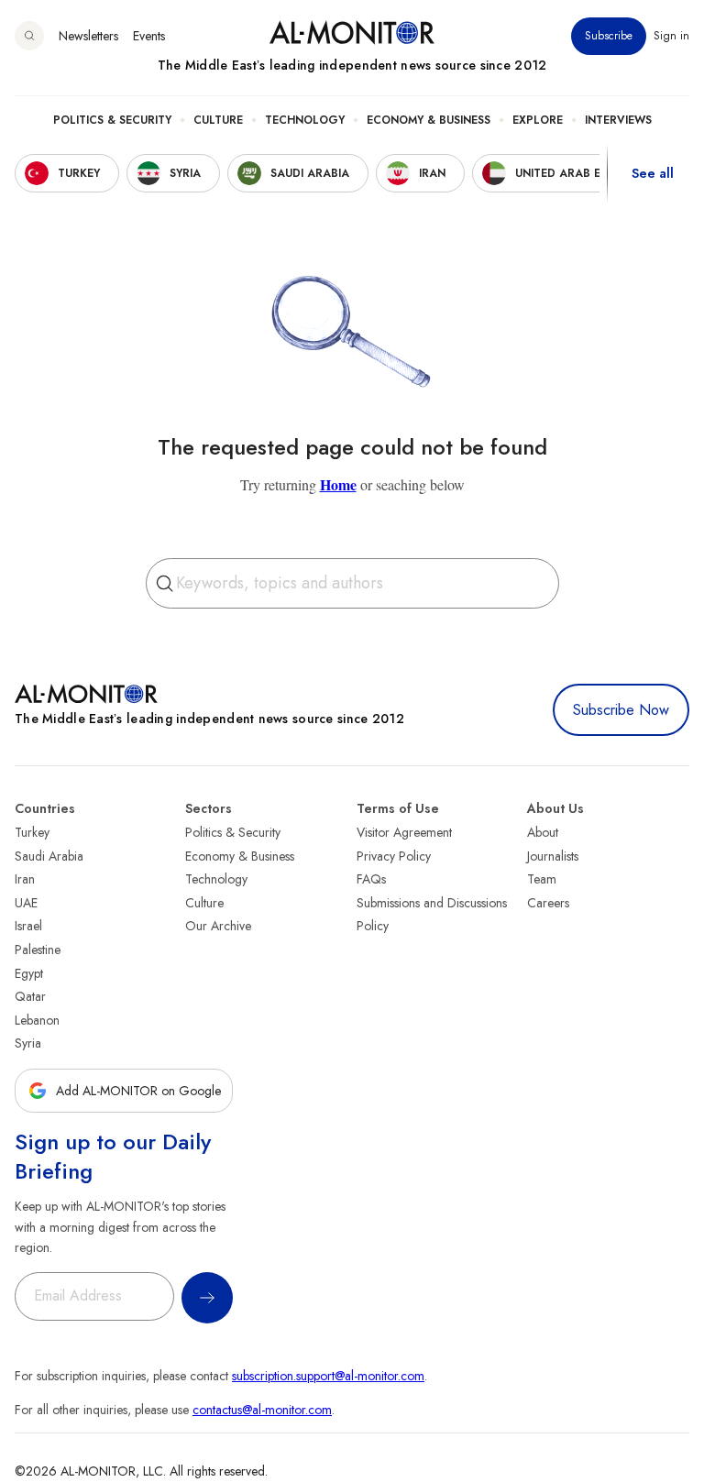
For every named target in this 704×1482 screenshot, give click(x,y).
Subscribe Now (621, 709)
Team (541, 879)
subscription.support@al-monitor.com (328, 1376)
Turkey (32, 832)
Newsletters (88, 36)
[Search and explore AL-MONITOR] (29, 35)
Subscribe (608, 35)
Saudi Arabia (49, 856)
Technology (305, 120)
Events (149, 36)
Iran (25, 879)
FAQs (371, 879)
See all (653, 173)
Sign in (671, 35)
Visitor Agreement (404, 832)
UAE (26, 903)
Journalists (552, 856)
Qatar (30, 996)
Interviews (618, 120)
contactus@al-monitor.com (262, 1409)
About (542, 832)
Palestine (37, 949)
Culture (218, 120)
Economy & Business (428, 120)
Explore (537, 120)
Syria (28, 1043)
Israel (28, 926)
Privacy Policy (394, 856)
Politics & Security (112, 120)
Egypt (29, 973)
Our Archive (218, 926)
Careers (548, 903)
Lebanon (37, 1020)
